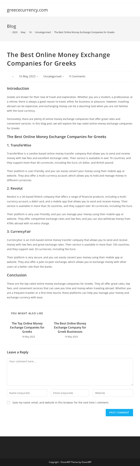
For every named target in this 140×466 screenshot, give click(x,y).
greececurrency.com (27, 10)
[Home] (8, 32)
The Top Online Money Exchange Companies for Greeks (27, 327)
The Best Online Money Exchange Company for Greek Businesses (70, 327)
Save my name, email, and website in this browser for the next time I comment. (60, 402)
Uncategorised (52, 76)
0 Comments (77, 76)
